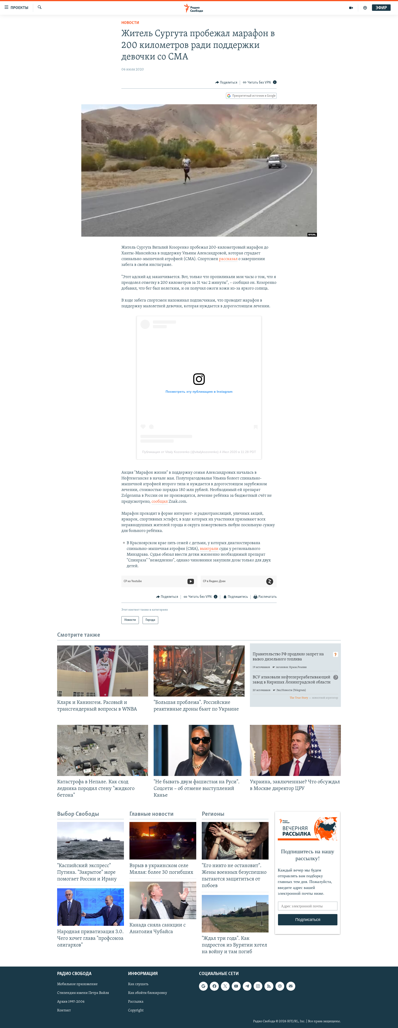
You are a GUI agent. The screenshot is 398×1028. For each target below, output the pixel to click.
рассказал (228, 259)
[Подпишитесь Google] (203, 986)
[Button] (226, 83)
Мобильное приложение (77, 984)
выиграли (209, 549)
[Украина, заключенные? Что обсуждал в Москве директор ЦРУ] (295, 750)
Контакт (64, 1010)
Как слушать (138, 984)
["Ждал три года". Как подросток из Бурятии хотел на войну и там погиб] (235, 913)
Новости (130, 23)
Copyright (135, 1010)
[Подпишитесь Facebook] (214, 986)
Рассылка (135, 1002)
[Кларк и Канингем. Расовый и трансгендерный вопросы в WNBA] (102, 671)
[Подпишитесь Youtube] (236, 986)
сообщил (160, 502)
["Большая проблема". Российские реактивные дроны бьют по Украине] (199, 671)
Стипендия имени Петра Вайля (83, 993)
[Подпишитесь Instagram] (258, 986)
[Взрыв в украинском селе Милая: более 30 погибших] (162, 841)
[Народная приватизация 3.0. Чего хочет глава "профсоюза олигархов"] (90, 907)
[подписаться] (290, 986)
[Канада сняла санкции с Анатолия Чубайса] (162, 900)
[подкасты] (365, 7)
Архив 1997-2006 (71, 1002)
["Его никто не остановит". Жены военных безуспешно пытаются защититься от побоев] (235, 841)
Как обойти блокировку (147, 993)
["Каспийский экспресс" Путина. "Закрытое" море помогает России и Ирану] (90, 841)
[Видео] (351, 7)
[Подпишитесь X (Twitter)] (225, 986)
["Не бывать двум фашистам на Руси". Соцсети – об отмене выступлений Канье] (199, 750)
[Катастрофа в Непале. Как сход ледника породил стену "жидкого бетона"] (102, 750)
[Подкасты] (279, 986)
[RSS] (268, 986)
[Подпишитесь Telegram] (247, 986)
